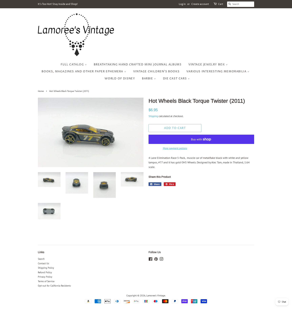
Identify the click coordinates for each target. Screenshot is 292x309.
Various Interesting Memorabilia (216, 71)
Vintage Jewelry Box (207, 64)
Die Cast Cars (175, 78)
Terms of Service (46, 281)
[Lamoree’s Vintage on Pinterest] (156, 259)
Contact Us (43, 263)
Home (41, 91)
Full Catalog (73, 64)
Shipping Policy (46, 267)
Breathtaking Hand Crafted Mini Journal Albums (137, 64)
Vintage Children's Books (156, 71)
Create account (200, 4)
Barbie (148, 78)
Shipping (153, 116)
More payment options (175, 148)
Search (41, 258)
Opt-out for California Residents (54, 285)
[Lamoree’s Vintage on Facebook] (150, 259)
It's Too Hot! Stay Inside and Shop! (58, 4)
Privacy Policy (45, 276)
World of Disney (120, 78)
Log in (182, 4)
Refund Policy (45, 272)
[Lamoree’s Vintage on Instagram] (161, 259)
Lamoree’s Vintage (155, 295)
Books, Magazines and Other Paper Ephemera (83, 71)
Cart (220, 4)
